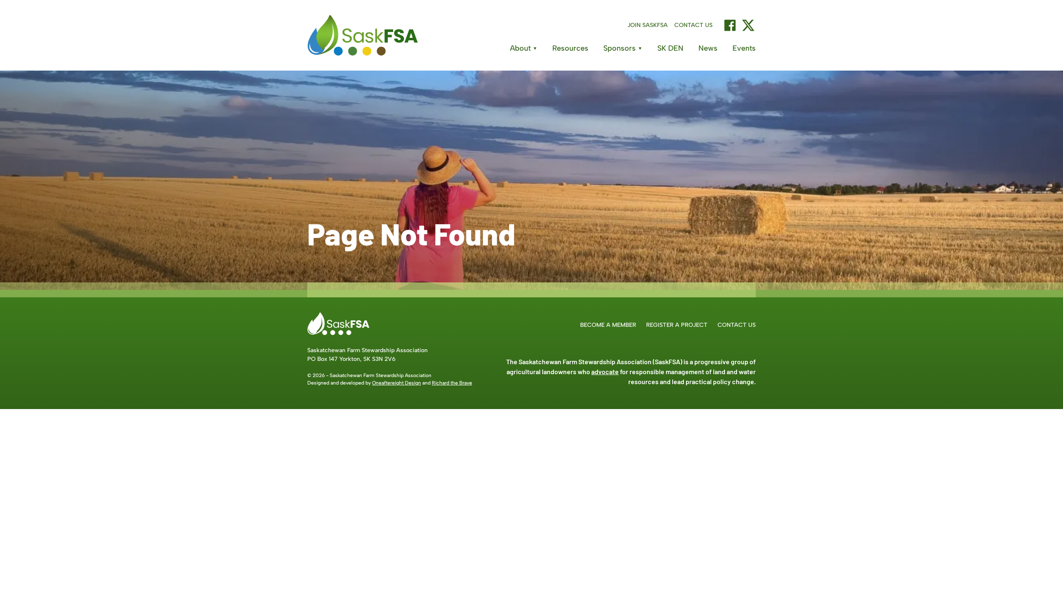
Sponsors (622, 48)
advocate (605, 371)
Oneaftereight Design (396, 383)
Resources (570, 48)
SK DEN (670, 48)
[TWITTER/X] (748, 25)
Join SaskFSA (647, 25)
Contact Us (693, 25)
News (708, 48)
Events (744, 48)
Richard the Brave (452, 383)
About (523, 48)
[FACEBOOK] (730, 25)
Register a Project (677, 324)
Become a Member (608, 324)
